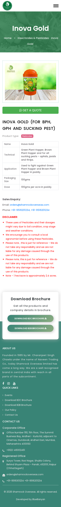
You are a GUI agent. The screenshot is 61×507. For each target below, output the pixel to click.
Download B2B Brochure (30, 328)
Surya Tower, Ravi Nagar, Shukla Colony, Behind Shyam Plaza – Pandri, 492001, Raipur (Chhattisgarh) (31, 464)
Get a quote (32, 110)
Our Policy (10, 410)
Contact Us (11, 414)
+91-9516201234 (20, 210)
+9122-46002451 (16, 450)
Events (8, 395)
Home (8, 38)
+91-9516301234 (15, 480)
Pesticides (27, 136)
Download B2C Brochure (29, 318)
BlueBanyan (38, 499)
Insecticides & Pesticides (33, 38)
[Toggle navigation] (56, 5)
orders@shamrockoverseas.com (29, 204)
